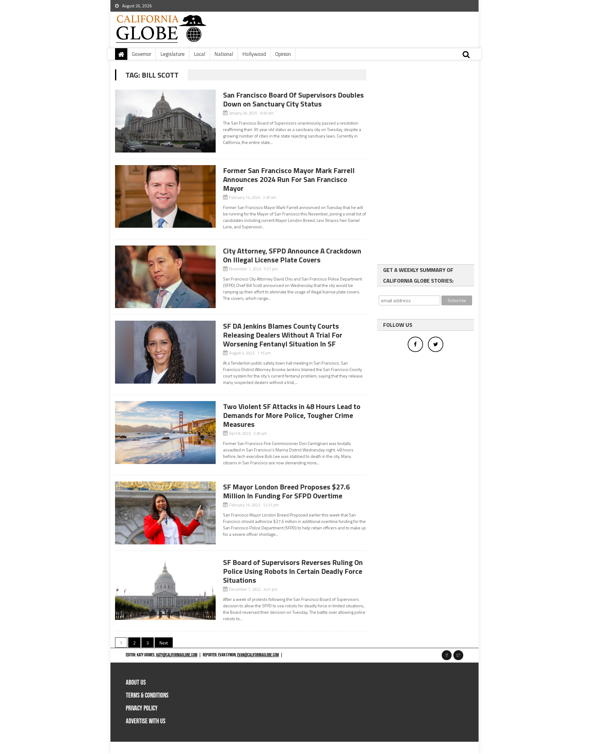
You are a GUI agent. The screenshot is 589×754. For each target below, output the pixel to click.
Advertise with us (145, 721)
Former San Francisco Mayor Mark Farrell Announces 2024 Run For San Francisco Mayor (289, 179)
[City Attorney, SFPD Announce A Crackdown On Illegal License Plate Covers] (165, 277)
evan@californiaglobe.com (258, 655)
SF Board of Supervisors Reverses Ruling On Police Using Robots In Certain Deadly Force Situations (293, 571)
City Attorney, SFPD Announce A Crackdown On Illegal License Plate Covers (292, 255)
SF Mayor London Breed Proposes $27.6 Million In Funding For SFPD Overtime (286, 491)
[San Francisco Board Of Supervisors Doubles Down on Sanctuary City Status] (165, 121)
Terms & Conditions (147, 695)
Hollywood (254, 54)
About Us (136, 683)
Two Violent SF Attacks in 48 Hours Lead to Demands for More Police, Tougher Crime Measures (291, 415)
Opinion (283, 54)
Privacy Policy (142, 708)
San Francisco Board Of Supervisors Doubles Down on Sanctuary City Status (293, 99)
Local (199, 54)
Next (164, 643)
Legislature (172, 54)
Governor (141, 54)
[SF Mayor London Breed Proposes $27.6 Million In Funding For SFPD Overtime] (165, 512)
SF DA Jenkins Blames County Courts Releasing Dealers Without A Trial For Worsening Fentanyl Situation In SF (282, 334)
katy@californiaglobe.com (176, 655)
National (223, 54)
